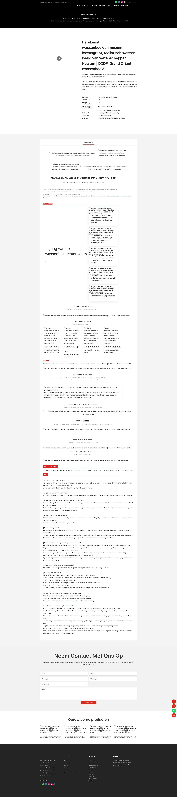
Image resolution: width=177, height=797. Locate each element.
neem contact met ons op (124, 196)
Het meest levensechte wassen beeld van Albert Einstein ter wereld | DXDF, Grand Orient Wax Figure (100, 737)
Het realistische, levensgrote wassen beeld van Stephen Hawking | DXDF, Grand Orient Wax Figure (50, 737)
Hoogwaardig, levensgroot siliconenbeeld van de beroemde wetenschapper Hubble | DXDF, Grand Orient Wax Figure (125, 737)
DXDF (64, 18)
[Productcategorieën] (88, 413)
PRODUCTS (71, 18)
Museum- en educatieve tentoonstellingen (88, 18)
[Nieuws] (87, 364)
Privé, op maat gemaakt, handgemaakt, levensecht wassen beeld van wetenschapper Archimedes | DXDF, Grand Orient (75, 737)
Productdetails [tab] (88, 142)
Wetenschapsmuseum (109, 18)
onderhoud (69, 606)
